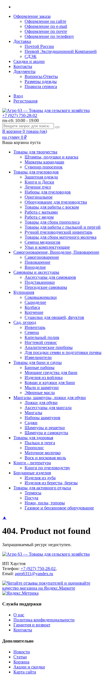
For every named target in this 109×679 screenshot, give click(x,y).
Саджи (31, 422)
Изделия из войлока (44, 377)
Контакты (22, 66)
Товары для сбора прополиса (52, 222)
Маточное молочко (43, 452)
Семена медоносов (42, 242)
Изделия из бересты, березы (51, 482)
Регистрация (25, 101)
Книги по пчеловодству (47, 467)
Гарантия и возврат (31, 624)
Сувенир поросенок (44, 167)
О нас (18, 614)
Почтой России (39, 46)
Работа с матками (41, 212)
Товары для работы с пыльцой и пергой (63, 227)
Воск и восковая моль (45, 457)
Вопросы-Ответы (41, 76)
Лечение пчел (38, 187)
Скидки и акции (29, 61)
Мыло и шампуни (42, 387)
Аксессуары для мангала (48, 407)
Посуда (31, 497)
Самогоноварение (42, 257)
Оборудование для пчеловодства (56, 202)
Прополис (34, 447)
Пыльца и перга (40, 442)
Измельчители (38, 357)
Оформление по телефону (49, 36)
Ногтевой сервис (41, 342)
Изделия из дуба (40, 477)
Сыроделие (35, 302)
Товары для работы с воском (52, 207)
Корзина (21, 662)
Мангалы (33, 412)
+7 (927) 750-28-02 (19, 115)
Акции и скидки (29, 667)
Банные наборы (39, 367)
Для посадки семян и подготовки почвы (63, 352)
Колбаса (32, 307)
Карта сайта (24, 672)
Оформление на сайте (45, 21)
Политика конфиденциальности (44, 619)
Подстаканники (40, 282)
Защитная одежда (41, 177)
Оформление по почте (46, 31)
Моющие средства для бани (51, 372)
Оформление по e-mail (46, 26)
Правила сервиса (41, 86)
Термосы (33, 492)
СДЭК (31, 56)
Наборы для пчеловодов (48, 192)
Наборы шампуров (42, 417)
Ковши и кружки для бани (50, 382)
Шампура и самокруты (46, 432)
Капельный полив (42, 337)
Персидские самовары (46, 287)
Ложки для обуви (41, 402)
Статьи (20, 656)
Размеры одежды (41, 81)
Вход (18, 96)
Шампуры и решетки (45, 427)
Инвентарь (35, 327)
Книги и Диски (39, 182)
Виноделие (35, 267)
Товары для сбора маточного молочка (60, 237)
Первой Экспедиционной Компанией (61, 51)
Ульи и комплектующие (47, 247)
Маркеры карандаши (44, 162)
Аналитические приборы (49, 347)
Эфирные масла (40, 392)
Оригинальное (39, 197)
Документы (24, 71)
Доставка (22, 41)
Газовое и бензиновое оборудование (59, 507)
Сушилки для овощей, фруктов (54, 317)
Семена (32, 332)
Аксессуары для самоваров (50, 277)
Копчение (34, 312)
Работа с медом (39, 217)
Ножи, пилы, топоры (45, 502)
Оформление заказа (32, 16)
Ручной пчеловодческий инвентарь (58, 232)
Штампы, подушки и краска (51, 157)
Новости (21, 651)
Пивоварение (37, 262)
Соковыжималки (41, 297)
